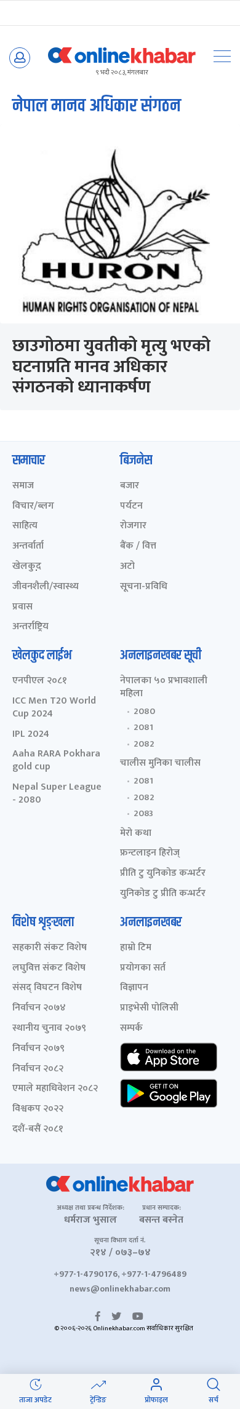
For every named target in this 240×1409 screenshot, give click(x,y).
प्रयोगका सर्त (143, 968)
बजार (129, 486)
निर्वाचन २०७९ (38, 1048)
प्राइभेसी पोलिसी (149, 1008)
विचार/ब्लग (33, 506)
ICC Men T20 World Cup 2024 (54, 708)
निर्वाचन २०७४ (39, 1008)
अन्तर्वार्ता (28, 546)
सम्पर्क (131, 1028)
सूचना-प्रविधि (143, 587)
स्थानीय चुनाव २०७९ (49, 1028)
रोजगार (133, 526)
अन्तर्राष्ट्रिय (30, 627)
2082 (144, 744)
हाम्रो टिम (135, 948)
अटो (127, 566)
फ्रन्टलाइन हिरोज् (150, 853)
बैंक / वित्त (138, 546)
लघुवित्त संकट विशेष (49, 968)
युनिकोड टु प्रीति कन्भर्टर (163, 893)
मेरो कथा (135, 833)
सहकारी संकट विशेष (49, 948)
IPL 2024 (30, 734)
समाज (23, 486)
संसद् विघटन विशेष (47, 988)
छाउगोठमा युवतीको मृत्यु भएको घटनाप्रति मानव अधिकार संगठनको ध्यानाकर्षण (111, 366)
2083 (143, 814)
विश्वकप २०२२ (37, 1109)
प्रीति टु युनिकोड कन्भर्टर (163, 873)
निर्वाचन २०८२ (37, 1069)
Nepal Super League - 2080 (57, 794)
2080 (144, 711)
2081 (143, 727)
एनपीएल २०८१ (39, 681)
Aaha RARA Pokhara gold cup (56, 761)
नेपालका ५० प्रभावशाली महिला (163, 688)
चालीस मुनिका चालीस (160, 763)
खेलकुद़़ (26, 566)
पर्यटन (131, 506)
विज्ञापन (134, 988)
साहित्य (25, 526)
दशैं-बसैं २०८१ (37, 1129)
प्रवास (22, 607)
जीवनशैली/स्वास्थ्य (45, 587)
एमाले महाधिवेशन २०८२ (55, 1088)
